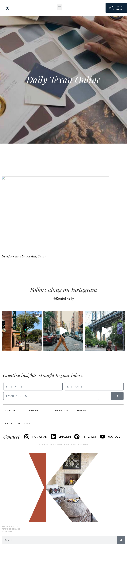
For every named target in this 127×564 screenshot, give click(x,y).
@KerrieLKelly (63, 298)
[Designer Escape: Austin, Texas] (55, 212)
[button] (59, 7)
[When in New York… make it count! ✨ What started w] (63, 331)
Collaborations (17, 423)
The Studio (61, 410)
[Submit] (117, 396)
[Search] (121, 540)
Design (34, 410)
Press (81, 410)
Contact (11, 410)
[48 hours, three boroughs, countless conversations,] (105, 331)
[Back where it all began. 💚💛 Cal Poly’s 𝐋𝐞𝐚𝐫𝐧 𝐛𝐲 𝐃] (22, 331)
